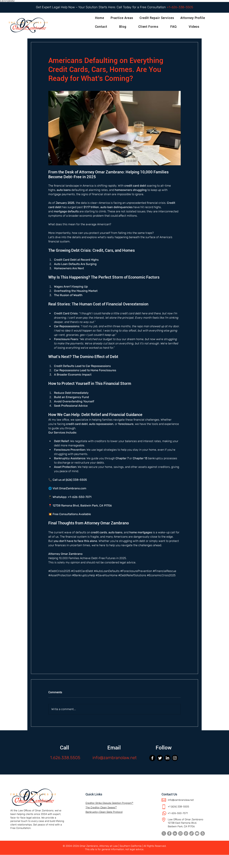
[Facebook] (152, 758)
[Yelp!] (202, 833)
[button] (193, 17)
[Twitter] (160, 758)
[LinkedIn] (167, 758)
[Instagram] (175, 758)
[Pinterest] (186, 833)
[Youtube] (197, 833)
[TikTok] (191, 833)
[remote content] (114, 618)
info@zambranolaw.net (114, 757)
